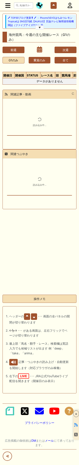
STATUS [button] (32, 75)
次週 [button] (65, 50)
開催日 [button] (7, 75)
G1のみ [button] (13, 60)
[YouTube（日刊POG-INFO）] (54, 411)
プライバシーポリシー (39, 422)
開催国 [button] (19, 75)
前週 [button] (13, 50)
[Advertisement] (39, 252)
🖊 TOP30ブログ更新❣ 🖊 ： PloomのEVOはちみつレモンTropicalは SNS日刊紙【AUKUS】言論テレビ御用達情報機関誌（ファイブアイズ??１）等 (41, 21)
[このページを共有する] (7, 456)
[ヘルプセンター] (69, 411)
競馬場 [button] (66, 75)
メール (49, 440)
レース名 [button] (47, 75)
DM (33, 440)
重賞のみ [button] (39, 60)
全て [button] (65, 60)
